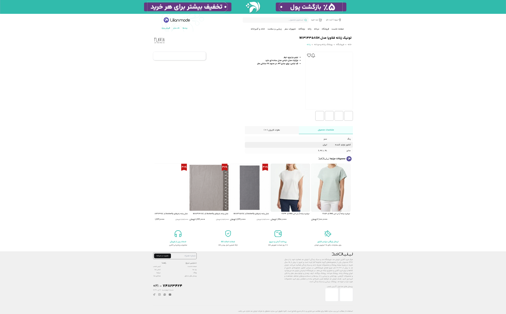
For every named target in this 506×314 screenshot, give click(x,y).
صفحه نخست (338, 29)
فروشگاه (325, 29)
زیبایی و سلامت (275, 29)
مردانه (316, 29)
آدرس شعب (331, 286)
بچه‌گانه (301, 29)
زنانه (309, 29)
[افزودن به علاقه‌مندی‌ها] (309, 55)
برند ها (195, 269)
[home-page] (177, 20)
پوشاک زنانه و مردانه (323, 44)
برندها (185, 28)
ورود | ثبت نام (332, 19)
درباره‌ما (158, 273)
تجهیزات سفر (290, 29)
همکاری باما (156, 276)
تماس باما (157, 269)
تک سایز (176, 28)
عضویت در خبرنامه (162, 256)
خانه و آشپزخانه (258, 29)
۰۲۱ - (167, 286)
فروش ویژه (166, 28)
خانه (349, 44)
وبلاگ (195, 273)
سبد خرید (314, 19)
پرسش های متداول (345, 286)
